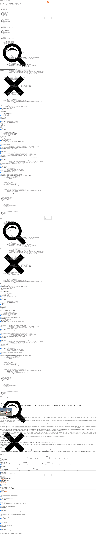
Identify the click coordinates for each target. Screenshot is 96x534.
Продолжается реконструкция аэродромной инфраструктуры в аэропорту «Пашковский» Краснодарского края (36, 450)
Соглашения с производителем (10, 45)
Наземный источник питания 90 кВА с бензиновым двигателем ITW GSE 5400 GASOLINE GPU (27, 71)
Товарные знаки (7, 50)
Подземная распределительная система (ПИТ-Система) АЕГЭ (19, 86)
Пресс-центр (4, 112)
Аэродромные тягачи (8, 93)
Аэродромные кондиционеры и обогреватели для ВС (14, 77)
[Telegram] (18, 4)
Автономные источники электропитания (14, 67)
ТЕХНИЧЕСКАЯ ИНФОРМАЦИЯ (8, 27)
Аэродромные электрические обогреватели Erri (16, 81)
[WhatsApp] (17, 4)
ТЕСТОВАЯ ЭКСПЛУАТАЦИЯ (7, 23)
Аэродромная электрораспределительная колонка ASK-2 (18, 84)
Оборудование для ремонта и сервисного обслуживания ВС (16, 106)
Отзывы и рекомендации (9, 41)
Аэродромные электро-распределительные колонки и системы (16, 83)
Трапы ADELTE (9, 90)
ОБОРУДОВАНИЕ (5, 19)
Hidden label (3, 105)
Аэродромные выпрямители (12, 59)
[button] (48, 11)
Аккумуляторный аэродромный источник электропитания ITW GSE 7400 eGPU (24, 69)
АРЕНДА (4, 26)
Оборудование (5, 51)
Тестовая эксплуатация (6, 109)
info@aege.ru (11, 3)
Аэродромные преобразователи (13, 54)
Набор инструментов (11, 107)
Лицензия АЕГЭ (7, 47)
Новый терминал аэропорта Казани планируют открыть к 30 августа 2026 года (25, 457)
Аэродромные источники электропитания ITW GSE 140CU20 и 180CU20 (23, 73)
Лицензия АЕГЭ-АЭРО (8, 48)
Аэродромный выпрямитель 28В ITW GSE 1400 (18, 62)
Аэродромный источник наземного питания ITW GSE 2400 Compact (22, 58)
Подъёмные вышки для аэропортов (11, 91)
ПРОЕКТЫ (4, 20)
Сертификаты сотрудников (9, 43)
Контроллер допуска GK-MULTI (13, 96)
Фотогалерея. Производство (12, 121)
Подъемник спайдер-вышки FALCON (14, 92)
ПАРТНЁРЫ (4, 8)
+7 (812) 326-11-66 (17, 3)
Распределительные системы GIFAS (13, 87)
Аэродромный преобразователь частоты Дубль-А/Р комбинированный (22, 65)
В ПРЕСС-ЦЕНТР (5, 438)
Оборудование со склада (7, 108)
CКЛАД (3, 25)
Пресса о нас (7, 114)
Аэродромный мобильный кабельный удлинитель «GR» (17, 103)
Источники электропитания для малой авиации (16, 74)
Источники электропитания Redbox (16, 76)
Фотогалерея (59, 400)
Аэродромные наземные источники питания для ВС (14, 52)
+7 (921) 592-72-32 (13, 4)
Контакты (4, 123)
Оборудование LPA (10, 105)
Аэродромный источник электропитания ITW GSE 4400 (19, 70)
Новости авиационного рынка (10, 116)
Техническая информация (7, 125)
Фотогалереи (7, 118)
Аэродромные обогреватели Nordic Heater (15, 80)
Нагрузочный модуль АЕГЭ (12, 99)
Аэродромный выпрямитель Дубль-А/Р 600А (17, 60)
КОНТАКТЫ (4, 9)
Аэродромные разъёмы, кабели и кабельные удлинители (15, 100)
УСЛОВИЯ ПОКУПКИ (6, 21)
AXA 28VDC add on (12, 63)
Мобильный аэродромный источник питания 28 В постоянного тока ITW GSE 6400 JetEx (26, 72)
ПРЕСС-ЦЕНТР (5, 7)
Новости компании (8, 113)
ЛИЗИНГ (4, 22)
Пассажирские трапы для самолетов (11, 88)
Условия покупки (5, 110)
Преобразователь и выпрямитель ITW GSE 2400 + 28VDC (20, 66)
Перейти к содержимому (5, 0)
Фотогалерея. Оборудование (12, 122)
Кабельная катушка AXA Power (12, 102)
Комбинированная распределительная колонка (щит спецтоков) (19, 85)
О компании (4, 40)
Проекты (4, 124)
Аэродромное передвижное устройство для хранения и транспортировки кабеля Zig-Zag (24, 101)
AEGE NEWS (6, 115)
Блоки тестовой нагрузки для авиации (11, 98)
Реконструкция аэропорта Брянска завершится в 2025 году (19, 469)
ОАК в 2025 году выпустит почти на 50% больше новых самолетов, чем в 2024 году (26, 463)
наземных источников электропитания (43, 436)
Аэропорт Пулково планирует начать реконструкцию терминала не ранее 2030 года (27, 442)
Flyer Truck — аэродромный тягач (13, 94)
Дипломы (6, 49)
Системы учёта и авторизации (10, 95)
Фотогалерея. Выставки (11, 120)
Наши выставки (7, 117)
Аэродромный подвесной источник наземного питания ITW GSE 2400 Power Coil (24, 57)
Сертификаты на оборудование (10, 44)
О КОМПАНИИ (5, 5)
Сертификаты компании (9, 42)
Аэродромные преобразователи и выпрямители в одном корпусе (19, 64)
